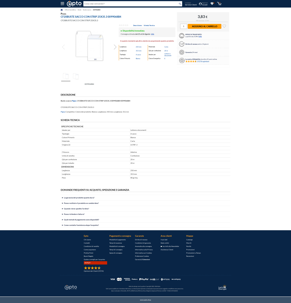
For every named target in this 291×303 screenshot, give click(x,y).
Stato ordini (165, 243)
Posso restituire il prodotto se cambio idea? (81, 203)
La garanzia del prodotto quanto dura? (79, 198)
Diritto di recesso (141, 240)
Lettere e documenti (167, 54)
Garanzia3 (142, 259)
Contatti (87, 243)
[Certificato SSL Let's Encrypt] (222, 287)
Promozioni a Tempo (193, 253)
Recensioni (190, 256)
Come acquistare (90, 250)
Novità (188, 246)
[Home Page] (61, 10)
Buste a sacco (87, 10)
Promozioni (190, 250)
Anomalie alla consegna (143, 246)
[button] (115, 47)
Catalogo (189, 240)
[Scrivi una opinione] (124, 25)
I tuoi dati (164, 240)
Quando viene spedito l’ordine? (76, 208)
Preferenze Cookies (142, 256)
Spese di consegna (115, 253)
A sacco (138, 55)
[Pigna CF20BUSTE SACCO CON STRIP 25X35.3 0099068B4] (89, 47)
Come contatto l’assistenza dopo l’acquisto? (81, 225)
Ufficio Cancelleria (70, 10)
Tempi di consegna (115, 250)
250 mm (138, 47)
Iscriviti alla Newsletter (170, 246)
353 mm (138, 51)
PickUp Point (88, 253)
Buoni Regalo (88, 256)
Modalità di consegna (117, 246)
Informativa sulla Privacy (144, 250)
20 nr (166, 51)
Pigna (74, 101)
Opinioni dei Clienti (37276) (94, 271)
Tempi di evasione (115, 243)
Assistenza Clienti (167, 250)
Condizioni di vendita (91, 246)
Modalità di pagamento (117, 240)
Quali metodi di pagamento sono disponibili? (81, 219)
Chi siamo (87, 240)
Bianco (138, 58)
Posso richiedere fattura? (74, 214)
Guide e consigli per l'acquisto (94, 259)
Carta (166, 47)
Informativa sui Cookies (143, 253)
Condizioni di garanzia (143, 243)
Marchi (188, 243)
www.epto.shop (145, 300)
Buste (79, 10)
